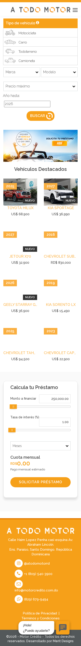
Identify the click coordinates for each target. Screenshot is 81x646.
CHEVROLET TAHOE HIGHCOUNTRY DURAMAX (20, 353)
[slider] (13, 406)
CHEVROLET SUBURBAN (61, 256)
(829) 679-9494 (35, 599)
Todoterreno (27, 52)
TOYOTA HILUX (20, 208)
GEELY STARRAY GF (20, 304)
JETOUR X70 (20, 256)
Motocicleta (27, 33)
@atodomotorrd (36, 563)
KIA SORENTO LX (61, 304)
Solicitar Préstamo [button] (40, 482)
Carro (22, 42)
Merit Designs (63, 641)
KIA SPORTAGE (61, 208)
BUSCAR (37, 116)
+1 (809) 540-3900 (37, 574)
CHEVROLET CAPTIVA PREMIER (61, 353)
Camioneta (26, 61)
